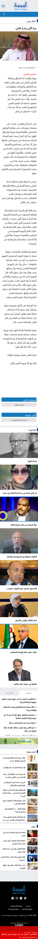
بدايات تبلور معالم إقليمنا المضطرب (23, 651)
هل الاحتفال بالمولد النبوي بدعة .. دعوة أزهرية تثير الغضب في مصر (13, 818)
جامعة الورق (32, 460)
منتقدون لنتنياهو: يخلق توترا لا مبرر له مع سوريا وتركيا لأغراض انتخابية (20, 716)
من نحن (28, 905)
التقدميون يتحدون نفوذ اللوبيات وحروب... (21, 588)
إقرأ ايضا (32, 429)
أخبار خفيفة (31, 751)
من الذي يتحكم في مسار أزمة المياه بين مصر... (19, 492)
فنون (33, 826)
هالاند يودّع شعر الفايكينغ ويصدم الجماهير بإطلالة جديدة (14, 759)
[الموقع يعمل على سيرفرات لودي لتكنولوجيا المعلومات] (19, 924)
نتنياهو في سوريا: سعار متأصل (25, 683)
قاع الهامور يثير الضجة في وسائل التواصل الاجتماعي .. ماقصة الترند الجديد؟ (13, 792)
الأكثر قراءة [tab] (9, 692)
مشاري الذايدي (29, 74)
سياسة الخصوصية (16, 905)
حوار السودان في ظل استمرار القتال (24, 524)
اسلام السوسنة (13, 908)
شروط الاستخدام (27, 908)
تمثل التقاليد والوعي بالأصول (26, 620)
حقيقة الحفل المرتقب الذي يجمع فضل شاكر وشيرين (14, 842)
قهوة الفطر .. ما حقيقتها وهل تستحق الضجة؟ (15, 810)
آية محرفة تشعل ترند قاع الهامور (14, 767)
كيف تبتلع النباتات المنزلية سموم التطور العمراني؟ (14, 802)
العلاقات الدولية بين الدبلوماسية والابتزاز (22, 556)
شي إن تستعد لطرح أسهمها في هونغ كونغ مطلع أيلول (14, 783)
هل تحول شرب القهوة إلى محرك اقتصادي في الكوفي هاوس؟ (14, 775)
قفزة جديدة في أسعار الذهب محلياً (22, 722)
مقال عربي (31, 20)
